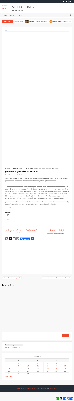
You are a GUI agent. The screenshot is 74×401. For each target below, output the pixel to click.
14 (65, 366)
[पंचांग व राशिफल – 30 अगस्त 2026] (47, 21)
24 (28, 371)
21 (65, 368)
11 (38, 366)
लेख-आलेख (48, 168)
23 (18, 371)
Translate (18, 347)
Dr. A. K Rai (8, 175)
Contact (20, 15)
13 (56, 366)
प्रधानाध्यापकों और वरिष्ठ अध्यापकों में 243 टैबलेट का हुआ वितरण (55, 278)
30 (18, 373)
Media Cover (23, 7)
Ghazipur (15, 168)
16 (18, 368)
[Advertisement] (37, 254)
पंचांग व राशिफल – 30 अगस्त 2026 (59, 21)
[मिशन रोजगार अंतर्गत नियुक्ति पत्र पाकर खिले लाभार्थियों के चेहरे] (71, 21)
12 (48, 366)
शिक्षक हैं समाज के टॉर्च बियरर (32, 230)
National (22, 168)
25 (38, 371)
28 (65, 371)
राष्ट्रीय (43, 168)
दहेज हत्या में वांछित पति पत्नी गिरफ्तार (35, 21)
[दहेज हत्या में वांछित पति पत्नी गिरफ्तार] (24, 21)
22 (9, 371)
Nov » (10, 376)
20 (56, 368)
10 (28, 366)
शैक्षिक (53, 168)
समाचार (57, 168)
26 (48, 371)
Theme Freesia (53, 388)
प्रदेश (40, 168)
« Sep (6, 376)
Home (5, 15)
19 (48, 368)
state (31, 168)
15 (9, 368)
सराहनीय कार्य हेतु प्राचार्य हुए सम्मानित (13, 278)
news (27, 168)
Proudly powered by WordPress (26, 388)
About (12, 15)
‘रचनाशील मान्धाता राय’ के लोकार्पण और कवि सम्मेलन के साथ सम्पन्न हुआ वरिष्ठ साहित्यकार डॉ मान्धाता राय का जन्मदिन (55, 231)
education (8, 168)
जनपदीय (36, 168)
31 (28, 373)
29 (9, 373)
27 (56, 371)
